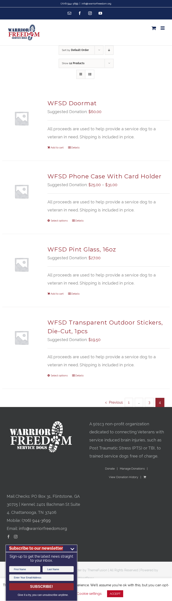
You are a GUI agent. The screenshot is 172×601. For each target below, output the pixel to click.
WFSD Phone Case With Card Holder (104, 176)
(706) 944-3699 (36, 520)
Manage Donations (132, 468)
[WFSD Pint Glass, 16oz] (21, 264)
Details (75, 147)
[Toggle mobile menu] (163, 28)
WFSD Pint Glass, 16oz (81, 249)
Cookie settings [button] (89, 594)
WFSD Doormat (72, 103)
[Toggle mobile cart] (154, 28)
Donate (110, 468)
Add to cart (57, 147)
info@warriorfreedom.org (96, 3)
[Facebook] (8, 536)
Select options (59, 220)
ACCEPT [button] (115, 593)
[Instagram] (15, 536)
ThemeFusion (97, 570)
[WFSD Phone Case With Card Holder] (21, 191)
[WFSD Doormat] (21, 118)
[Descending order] (109, 50)
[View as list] (89, 74)
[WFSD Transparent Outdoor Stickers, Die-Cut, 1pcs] (21, 337)
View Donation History (123, 477)
